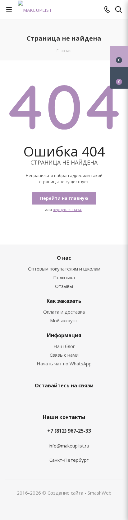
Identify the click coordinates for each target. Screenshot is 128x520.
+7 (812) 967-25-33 (69, 430)
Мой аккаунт (64, 320)
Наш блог (64, 346)
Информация (64, 335)
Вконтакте (47, 400)
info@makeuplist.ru (69, 446)
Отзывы (64, 286)
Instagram (78, 400)
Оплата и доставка (64, 312)
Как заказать (64, 300)
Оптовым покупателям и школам (64, 269)
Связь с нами (64, 355)
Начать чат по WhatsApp (64, 363)
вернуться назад (68, 209)
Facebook (62, 400)
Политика (64, 277)
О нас (64, 257)
